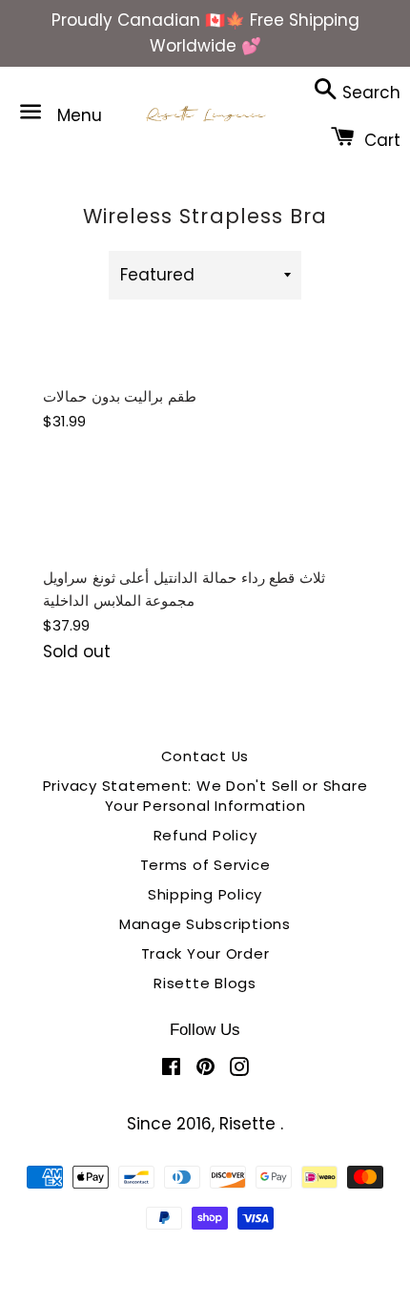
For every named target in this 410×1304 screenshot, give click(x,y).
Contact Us (205, 756)
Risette (249, 1123)
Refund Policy (205, 835)
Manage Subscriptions (205, 924)
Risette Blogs (205, 983)
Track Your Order (205, 953)
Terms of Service (205, 865)
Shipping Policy (205, 894)
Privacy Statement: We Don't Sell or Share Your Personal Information (205, 796)
